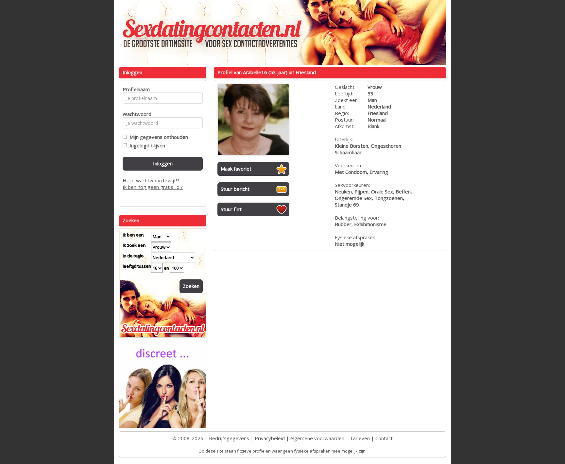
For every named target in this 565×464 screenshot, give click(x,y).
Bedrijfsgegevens (229, 438)
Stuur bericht (235, 189)
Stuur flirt (231, 209)
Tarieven (360, 438)
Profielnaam (135, 89)
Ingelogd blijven (146, 145)
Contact (384, 438)
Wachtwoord (135, 114)
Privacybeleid (270, 438)
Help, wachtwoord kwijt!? (151, 180)
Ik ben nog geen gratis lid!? (153, 187)
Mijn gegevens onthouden (157, 137)
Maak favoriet (236, 168)
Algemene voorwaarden (317, 438)
